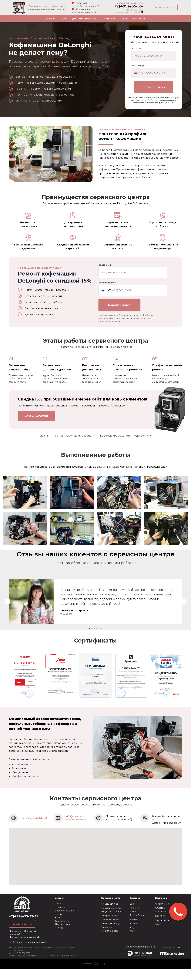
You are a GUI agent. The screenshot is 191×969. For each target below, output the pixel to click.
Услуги (50, 18)
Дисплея (60, 907)
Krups (133, 911)
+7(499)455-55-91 (34, 818)
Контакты (139, 18)
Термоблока (62, 921)
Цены (64, 18)
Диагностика (62, 924)
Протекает (107, 927)
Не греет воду (109, 915)
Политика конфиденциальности (60, 955)
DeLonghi (135, 908)
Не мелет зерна (110, 919)
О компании (109, 18)
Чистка (59, 927)
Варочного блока (65, 910)
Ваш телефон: (138, 65)
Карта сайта (162, 920)
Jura (132, 903)
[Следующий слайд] (184, 602)
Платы (58, 914)
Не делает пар (109, 903)
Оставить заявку (153, 87)
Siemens (135, 919)
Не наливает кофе (111, 908)
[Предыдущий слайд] (7, 602)
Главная (44, 435)
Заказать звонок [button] (164, 7)
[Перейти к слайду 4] (96, 628)
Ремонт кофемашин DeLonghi (74, 435)
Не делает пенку (111, 911)
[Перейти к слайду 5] (99, 628)
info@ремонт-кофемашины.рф (27, 942)
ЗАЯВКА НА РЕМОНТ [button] (36, 416)
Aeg (132, 927)
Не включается (110, 931)
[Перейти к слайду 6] (101, 628)
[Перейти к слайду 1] (89, 628)
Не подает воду (110, 923)
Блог (124, 18)
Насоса (59, 917)
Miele (133, 931)
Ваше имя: (104, 264)
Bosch (133, 923)
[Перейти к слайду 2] (91, 628)
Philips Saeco (137, 915)
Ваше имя (136, 48)
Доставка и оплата (84, 18)
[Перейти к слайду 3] (94, 628)
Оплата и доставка (160, 909)
